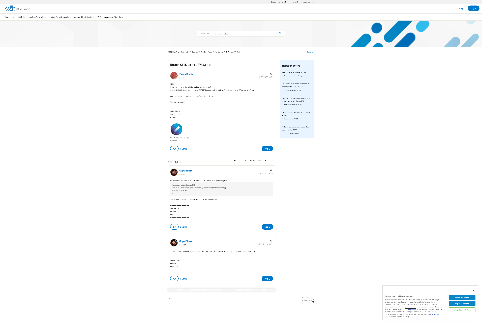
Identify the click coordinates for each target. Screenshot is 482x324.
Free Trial (294, 2)
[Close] (473, 290)
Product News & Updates (59, 17)
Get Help (21, 17)
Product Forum (206, 52)
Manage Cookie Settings (462, 310)
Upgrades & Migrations (113, 17)
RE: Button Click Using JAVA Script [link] (228, 52)
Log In (473, 8)
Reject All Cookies (462, 304)
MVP (99, 17)
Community (10, 17)
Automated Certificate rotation (294, 72)
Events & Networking (37, 17)
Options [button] (310, 52)
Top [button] (172, 299)
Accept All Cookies (462, 298)
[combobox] (250, 34)
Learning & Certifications (83, 17)
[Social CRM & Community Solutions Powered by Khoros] (308, 300)
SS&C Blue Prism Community (178, 52)
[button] (174, 148)
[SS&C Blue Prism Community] (17, 8)
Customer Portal (279, 2)
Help (461, 8)
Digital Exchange (289, 104)
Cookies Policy (410, 309)
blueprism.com (308, 2)
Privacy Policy (434, 314)
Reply (267, 148)
